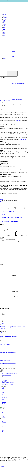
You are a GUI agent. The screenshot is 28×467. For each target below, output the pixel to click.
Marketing (4, 25)
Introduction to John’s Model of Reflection (5, 344)
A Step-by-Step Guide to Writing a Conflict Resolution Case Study (8, 363)
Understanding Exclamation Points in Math (6, 375)
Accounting (3, 388)
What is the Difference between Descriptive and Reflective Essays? (8, 352)
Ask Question (1, 199)
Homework (4, 18)
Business (3, 389)
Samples (13, 40)
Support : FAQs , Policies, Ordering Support (17, 99)
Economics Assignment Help (19, 326)
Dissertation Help (3, 390)
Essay (3, 16)
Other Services (3, 328)
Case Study (4, 15)
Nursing (2, 401)
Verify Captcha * (16, 240)
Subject (1, 230)
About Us (4, 57)
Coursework (4, 19)
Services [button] (13, 13)
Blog (2, 412)
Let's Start (3, 323)
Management (3, 398)
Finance (4, 27)
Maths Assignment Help (16, 327)
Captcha (1, 239)
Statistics (3, 430)
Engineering (4, 24)
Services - (16, 88)
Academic (3, 387)
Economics (4, 23)
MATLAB (4, 30)
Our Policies (4, 58)
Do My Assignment (5, 28)
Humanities (4, 32)
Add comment (1, 201)
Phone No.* (8, 229)
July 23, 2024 (4, 381)
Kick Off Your (7, 0)
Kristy (2, 377)
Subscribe (2, 370)
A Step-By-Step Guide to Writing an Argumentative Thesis (8, 382)
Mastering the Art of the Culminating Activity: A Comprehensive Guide (8, 336)
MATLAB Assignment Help (7, 326)
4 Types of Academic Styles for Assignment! (5, 360)
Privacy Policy (3, 416)
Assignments (4, 14)
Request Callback (5, 59)
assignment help (18, 120)
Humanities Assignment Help (22, 327)
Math (2, 400)
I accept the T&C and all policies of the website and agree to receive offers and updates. (10, 241)
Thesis (2, 420)
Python (4, 29)
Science (4, 31)
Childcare (4, 33)
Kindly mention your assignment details (10, 239)
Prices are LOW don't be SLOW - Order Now (5, 100)
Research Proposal (5, 17)
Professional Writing (4, 402)
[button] (8, 56)
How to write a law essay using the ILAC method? (6, 349)
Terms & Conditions (4, 417)
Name (7, 227)
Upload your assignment (2, 237)
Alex (2, 381)
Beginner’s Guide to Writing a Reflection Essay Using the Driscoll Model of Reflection (10, 341)
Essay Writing (3, 393)
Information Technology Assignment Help (8, 327)
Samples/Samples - (18, 83)
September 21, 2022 (5, 377)
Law (3, 22)
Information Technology (4, 397)
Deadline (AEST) (8, 235)
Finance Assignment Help (13, 326)
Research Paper (3, 403)
